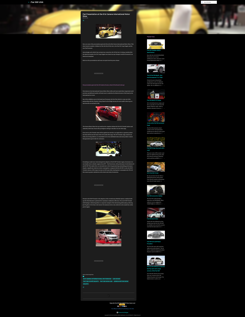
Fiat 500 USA (37, 2)
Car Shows (116, 278)
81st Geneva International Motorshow (97, 278)
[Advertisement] (143, 55)
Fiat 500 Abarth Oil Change (154, 100)
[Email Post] (83, 276)
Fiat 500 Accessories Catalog (154, 195)
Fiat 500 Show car (106, 281)
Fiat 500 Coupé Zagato (91, 281)
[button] (83, 20)
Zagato (85, 284)
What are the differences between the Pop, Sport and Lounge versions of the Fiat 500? (156, 268)
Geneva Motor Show (121, 281)
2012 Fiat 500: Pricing (152, 173)
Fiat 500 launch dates (152, 218)
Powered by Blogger (123, 312)
